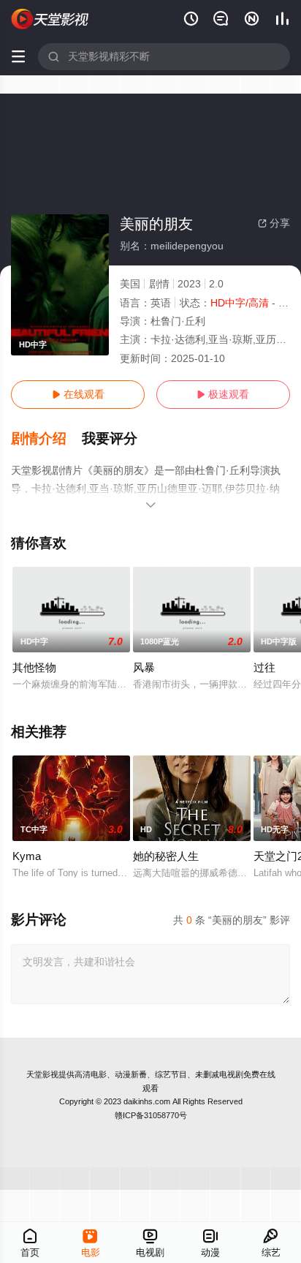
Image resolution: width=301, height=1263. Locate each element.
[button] (46, 438)
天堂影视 (42, 1074)
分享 (274, 223)
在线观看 (78, 394)
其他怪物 (34, 667)
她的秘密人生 (166, 856)
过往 (264, 667)
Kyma (26, 856)
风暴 (144, 667)
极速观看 (223, 394)
